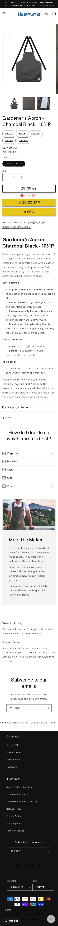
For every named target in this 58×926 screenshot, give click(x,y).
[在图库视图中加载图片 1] (14, 103)
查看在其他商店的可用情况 (16, 227)
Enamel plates (13, 752)
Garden (9, 140)
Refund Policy (13, 809)
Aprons (9, 133)
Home (3, 722)
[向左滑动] (3, 104)
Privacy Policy (13, 816)
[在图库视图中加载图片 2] (28, 103)
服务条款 (39, 914)
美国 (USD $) (16, 887)
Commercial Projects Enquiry (21, 801)
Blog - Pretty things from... (20, 787)
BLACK (22, 133)
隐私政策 (28, 914)
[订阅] (47, 708)
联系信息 (25, 919)
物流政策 (49, 914)
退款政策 (18, 914)
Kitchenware (13, 759)
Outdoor (23, 140)
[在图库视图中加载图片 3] (43, 103)
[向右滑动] (54, 104)
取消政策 (36, 919)
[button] (4, 13)
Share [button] (9, 417)
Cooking (35, 133)
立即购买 (29, 211)
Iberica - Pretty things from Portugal (28, 910)
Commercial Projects (17, 794)
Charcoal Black (14, 163)
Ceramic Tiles (13, 745)
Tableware (11, 767)
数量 (4, 170)
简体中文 (40, 887)
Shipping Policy (14, 823)
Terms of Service (15, 830)
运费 (14, 152)
